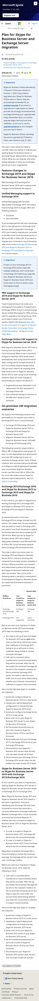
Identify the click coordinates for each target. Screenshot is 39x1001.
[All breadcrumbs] (4, 28)
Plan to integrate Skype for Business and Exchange (16, 28)
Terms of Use (29, 995)
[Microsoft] (19, 23)
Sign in (34, 23)
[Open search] (29, 23)
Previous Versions (20, 989)
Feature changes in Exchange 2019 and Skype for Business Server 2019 (20, 64)
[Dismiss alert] (35, 3)
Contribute (6, 992)
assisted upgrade (11, 105)
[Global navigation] (2, 23)
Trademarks (6, 998)
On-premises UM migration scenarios (17, 68)
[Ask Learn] (31, 28)
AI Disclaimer (6, 989)
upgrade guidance (11, 126)
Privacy (14, 992)
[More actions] (35, 28)
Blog (31, 989)
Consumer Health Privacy (11, 995)
